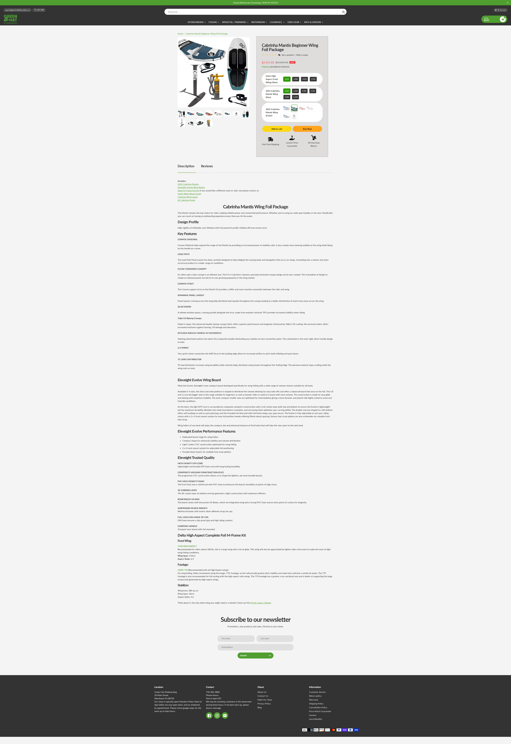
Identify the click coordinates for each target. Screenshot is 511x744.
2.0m (287, 91)
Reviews (207, 166)
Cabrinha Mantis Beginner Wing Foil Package (207, 33)
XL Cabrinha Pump (186, 200)
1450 (304, 79)
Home (180, 33)
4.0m (304, 91)
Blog (259, 707)
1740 (313, 79)
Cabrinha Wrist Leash (188, 197)
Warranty (313, 699)
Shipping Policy (316, 703)
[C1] (286, 108)
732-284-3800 (39, 10)
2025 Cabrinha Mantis (188, 184)
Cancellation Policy (318, 707)
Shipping (265, 66)
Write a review (302, 55)
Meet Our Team (264, 699)
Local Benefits (315, 719)
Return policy (315, 696)
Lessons (312, 715)
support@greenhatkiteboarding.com (17, 10)
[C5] (286, 116)
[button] (269, 55)
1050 (287, 79)
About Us (261, 692)
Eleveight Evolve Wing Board (191, 187)
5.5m (295, 97)
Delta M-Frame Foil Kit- (189, 190)
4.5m (313, 91)
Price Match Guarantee (320, 711)
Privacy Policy (264, 703)
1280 (296, 79)
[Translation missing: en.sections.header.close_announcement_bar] (507, 2)
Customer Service (317, 692)
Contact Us (262, 696)
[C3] (302, 108)
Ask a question (288, 55)
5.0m (287, 97)
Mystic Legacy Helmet (260, 602)
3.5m (295, 91)
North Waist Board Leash (189, 193)
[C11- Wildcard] (294, 116)
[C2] (294, 108)
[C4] (310, 108)
